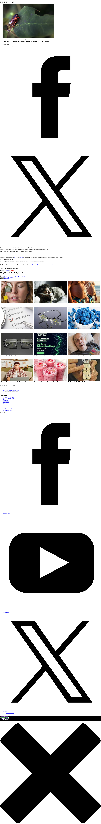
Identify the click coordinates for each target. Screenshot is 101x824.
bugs (5, 277)
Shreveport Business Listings (7, 410)
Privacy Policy (5, 405)
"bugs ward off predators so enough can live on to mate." (42, 264)
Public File (4, 399)
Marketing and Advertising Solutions (9, 398)
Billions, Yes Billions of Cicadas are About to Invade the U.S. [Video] (14, 276)
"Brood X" (37, 255)
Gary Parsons (16, 257)
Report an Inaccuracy (6, 403)
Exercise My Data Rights (7, 407)
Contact (4, 409)
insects (11, 277)
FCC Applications (6, 402)
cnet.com (21, 257)
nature (13, 277)
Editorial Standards (6, 401)
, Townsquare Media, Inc (10, 713)
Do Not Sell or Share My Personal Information (10, 408)
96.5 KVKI (7, 270)
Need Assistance (5, 400)
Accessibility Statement (6, 406)
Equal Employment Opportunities (8, 397)
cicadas (8, 277)
